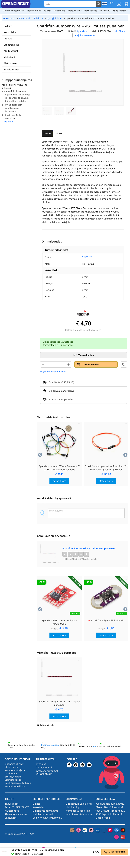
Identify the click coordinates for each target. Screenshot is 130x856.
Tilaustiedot (11, 803)
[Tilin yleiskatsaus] (117, 4)
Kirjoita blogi (73, 807)
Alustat (47, 10)
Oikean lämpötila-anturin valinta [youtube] (110, 807)
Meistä (36, 803)
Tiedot (9, 798)
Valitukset (10, 817)
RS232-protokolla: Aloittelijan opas (110, 814)
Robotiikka (59, 10)
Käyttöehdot (12, 810)
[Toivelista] (110, 4)
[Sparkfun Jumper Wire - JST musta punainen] (47, 111)
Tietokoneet (90, 10)
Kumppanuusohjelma (78, 810)
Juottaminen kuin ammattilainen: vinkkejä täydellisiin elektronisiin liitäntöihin (110, 803)
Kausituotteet (120, 10)
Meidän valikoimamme (45, 810)
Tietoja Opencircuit (46, 798)
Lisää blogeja (102, 817)
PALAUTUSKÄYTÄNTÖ (17, 807)
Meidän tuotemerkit (13, 10)
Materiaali (104, 10)
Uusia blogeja (105, 798)
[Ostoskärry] (124, 4)
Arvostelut (38, 807)
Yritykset (41, 764)
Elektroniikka (34, 10)
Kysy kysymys (56, 510)
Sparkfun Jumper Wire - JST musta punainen (88, 548)
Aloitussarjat (74, 10)
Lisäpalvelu (74, 798)
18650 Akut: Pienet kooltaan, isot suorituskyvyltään (110, 810)
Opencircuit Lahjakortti (79, 803)
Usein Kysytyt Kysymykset (47, 817)
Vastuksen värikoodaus (79, 814)
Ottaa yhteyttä (44, 767)
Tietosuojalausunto (16, 814)
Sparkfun (87, 256)
